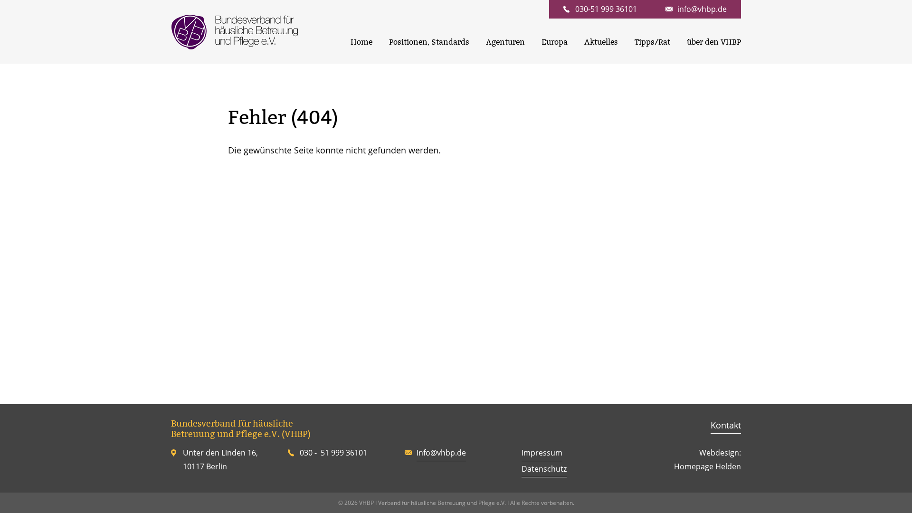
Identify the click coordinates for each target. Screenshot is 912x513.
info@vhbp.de (441, 452)
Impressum (542, 452)
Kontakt (726, 425)
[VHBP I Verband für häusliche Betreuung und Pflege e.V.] (234, 31)
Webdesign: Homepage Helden (707, 459)
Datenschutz (544, 469)
